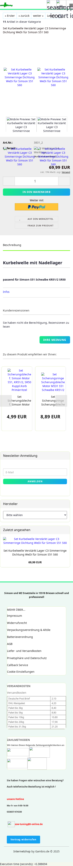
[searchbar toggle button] (51, 5)
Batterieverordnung (20, 637)
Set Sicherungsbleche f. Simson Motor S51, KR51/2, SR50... (19, 400)
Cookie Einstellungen (20, 671)
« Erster (10, 15)
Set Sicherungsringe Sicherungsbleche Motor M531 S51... (53, 400)
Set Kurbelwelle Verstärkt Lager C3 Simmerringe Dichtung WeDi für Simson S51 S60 (35, 552)
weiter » (38, 15)
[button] (6, 401)
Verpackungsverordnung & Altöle (28, 630)
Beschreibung (12, 245)
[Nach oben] (11, 860)
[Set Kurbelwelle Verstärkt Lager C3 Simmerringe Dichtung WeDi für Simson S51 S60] (20, 77)
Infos (6, 292)
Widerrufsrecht (17, 623)
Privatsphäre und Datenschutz (27, 658)
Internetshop (22, 851)
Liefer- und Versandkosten (24, 651)
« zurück (23, 15)
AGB (9, 644)
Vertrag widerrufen (23, 839)
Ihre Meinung (54, 340)
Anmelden (35, 481)
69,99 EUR (35, 562)
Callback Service (17, 665)
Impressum (14, 615)
